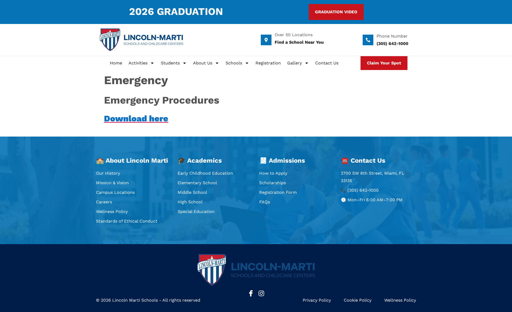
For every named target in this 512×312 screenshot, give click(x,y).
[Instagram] (261, 293)
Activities (138, 62)
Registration (268, 62)
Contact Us (326, 62)
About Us (202, 62)
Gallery (294, 62)
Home (116, 62)
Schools (234, 62)
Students (170, 62)
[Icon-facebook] (251, 293)
